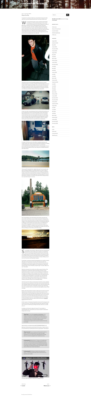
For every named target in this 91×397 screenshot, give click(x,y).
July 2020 (54, 84)
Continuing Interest (34, 4)
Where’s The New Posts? (56, 28)
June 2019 (54, 109)
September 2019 (55, 103)
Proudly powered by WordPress (26, 394)
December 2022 (55, 64)
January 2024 (54, 46)
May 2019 (54, 111)
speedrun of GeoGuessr (38, 314)
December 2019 (55, 97)
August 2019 (54, 105)
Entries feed (54, 131)
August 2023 (54, 52)
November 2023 (55, 48)
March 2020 (54, 91)
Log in (53, 129)
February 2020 (54, 93)
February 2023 (54, 60)
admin (29, 13)
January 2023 (54, 62)
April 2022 (54, 70)
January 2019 (54, 119)
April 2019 (54, 113)
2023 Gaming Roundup (56, 32)
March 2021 (54, 78)
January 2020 (54, 95)
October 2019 (54, 101)
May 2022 (54, 68)
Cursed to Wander (55, 30)
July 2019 (53, 107)
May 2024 (54, 44)
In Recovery (54, 34)
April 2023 (54, 56)
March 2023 (54, 58)
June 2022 (54, 66)
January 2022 (54, 72)
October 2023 (54, 50)
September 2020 (55, 82)
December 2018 (55, 121)
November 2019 (55, 99)
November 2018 (55, 123)
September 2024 (55, 42)
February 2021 (54, 80)
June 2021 (54, 76)
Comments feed (55, 133)
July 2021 (53, 74)
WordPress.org (54, 135)
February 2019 (54, 117)
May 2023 (54, 54)
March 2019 (54, 115)
